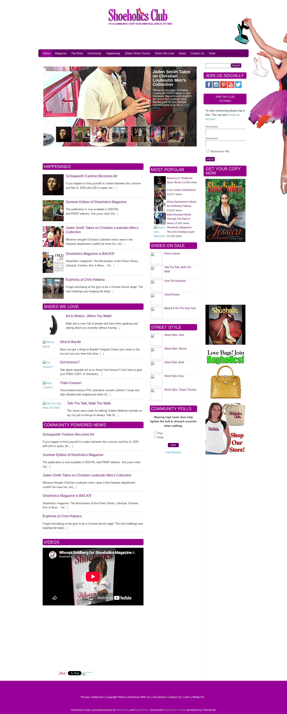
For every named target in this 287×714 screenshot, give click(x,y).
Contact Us (197, 53)
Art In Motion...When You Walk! (89, 316)
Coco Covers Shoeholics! (181, 190)
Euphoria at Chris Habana (85, 279)
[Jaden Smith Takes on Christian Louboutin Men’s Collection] (53, 236)
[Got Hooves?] (50, 364)
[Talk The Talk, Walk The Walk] (54, 405)
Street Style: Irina (174, 376)
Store (212, 53)
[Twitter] (238, 87)
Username (211, 126)
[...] (115, 187)
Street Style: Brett (174, 362)
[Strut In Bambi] (50, 344)
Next (191, 106)
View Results (173, 452)
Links (187, 697)
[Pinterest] (223, 87)
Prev (48, 106)
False (160, 437)
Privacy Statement (92, 697)
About (182, 53)
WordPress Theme (175, 710)
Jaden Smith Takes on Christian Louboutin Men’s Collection (172, 78)
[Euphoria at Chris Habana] (53, 288)
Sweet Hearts (172, 294)
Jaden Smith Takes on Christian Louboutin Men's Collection (87, 475)
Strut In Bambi (70, 342)
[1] (225, 241)
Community (94, 53)
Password (211, 138)
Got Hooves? (69, 362)
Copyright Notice (116, 697)
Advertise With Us (139, 697)
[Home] (140, 26)
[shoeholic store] (225, 429)
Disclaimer (159, 697)
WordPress (122, 710)
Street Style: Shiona (175, 348)
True (160, 433)
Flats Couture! (70, 383)
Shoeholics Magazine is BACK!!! (90, 253)
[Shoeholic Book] (225, 325)
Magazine (61, 53)
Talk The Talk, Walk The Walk (89, 403)
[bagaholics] (225, 374)
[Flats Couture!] (50, 385)
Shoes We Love (164, 53)
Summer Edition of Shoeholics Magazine (96, 202)
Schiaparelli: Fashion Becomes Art (91, 176)
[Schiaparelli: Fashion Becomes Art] (53, 184)
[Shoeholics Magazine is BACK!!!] (53, 262)
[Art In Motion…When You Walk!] (53, 324)
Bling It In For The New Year (180, 308)
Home (46, 53)
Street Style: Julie (174, 335)
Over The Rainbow (175, 280)
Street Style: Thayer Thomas (180, 389)
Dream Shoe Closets (137, 53)
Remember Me (219, 151)
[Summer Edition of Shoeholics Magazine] (53, 210)
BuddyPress (142, 710)
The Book (77, 53)
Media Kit (198, 697)
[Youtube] (231, 87)
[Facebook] (208, 87)
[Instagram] (216, 87)
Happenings (113, 53)
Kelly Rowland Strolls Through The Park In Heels (179, 219)
